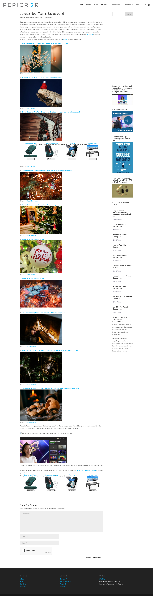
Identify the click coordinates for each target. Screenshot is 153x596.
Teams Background (36, 17)
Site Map (102, 579)
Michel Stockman (32, 201)
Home (81, 5)
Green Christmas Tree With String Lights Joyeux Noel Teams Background (47, 170)
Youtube (62, 586)
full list (65, 39)
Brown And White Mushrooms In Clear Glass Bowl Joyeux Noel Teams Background (51, 388)
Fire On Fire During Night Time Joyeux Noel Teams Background (43, 313)
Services (104, 5)
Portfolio (129, 5)
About (88, 5)
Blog (96, 5)
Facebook (63, 584)
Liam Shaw (30, 74)
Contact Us (141, 5)
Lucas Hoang (31, 167)
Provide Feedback (65, 581)
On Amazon (30, 159)
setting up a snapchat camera (86, 470)
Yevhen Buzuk (31, 309)
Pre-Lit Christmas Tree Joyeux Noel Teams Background (41, 205)
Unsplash (90, 34)
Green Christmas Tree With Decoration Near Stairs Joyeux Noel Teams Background (51, 112)
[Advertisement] (122, 50)
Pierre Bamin (31, 108)
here (26, 468)
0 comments (48, 17)
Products (116, 5)
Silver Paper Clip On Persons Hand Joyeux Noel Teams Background (45, 43)
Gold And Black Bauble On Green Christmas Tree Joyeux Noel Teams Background (50, 350)
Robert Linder (31, 274)
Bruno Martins (31, 235)
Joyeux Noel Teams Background (33, 239)
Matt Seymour (31, 346)
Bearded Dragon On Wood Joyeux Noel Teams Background (42, 78)
